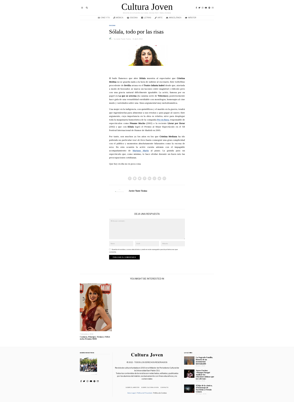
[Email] (212, 7)
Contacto (164, 387)
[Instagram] (202, 7)
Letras (147, 18)
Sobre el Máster (132, 387)
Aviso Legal (131, 393)
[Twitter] (199, 7)
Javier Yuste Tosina (138, 191)
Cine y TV (105, 18)
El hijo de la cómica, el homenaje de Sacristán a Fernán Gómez (204, 388)
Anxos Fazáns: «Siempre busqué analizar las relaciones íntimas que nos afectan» (205, 374)
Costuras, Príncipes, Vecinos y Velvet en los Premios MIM (95, 338)
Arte (160, 18)
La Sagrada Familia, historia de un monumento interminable (204, 360)
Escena (134, 18)
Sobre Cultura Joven (150, 387)
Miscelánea (175, 18)
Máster (192, 18)
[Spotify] (209, 7)
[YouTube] (206, 7)
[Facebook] (196, 7)
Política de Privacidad (144, 393)
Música (119, 18)
